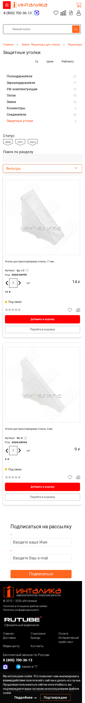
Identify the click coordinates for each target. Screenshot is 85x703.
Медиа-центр (11, 646)
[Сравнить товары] (63, 13)
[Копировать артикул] (27, 270)
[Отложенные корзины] (71, 13)
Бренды (35, 637)
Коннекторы (41, 108)
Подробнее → (25, 697)
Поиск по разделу (18, 152)
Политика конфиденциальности (21, 609)
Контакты (37, 646)
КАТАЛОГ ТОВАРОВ (7, 5)
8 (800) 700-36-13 (18, 13)
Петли (41, 95)
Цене (50, 61)
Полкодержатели (41, 76)
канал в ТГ (30, 666)
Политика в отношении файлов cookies (25, 606)
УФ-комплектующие (41, 89)
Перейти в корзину (42, 329)
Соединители (41, 114)
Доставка (9, 637)
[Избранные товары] (56, 13)
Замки (41, 102)
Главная (8, 633)
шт (28, 282)
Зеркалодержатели (41, 83)
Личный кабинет (79, 13)
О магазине (38, 633)
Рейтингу (68, 61)
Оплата (63, 633)
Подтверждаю (55, 697)
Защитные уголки (41, 121)
